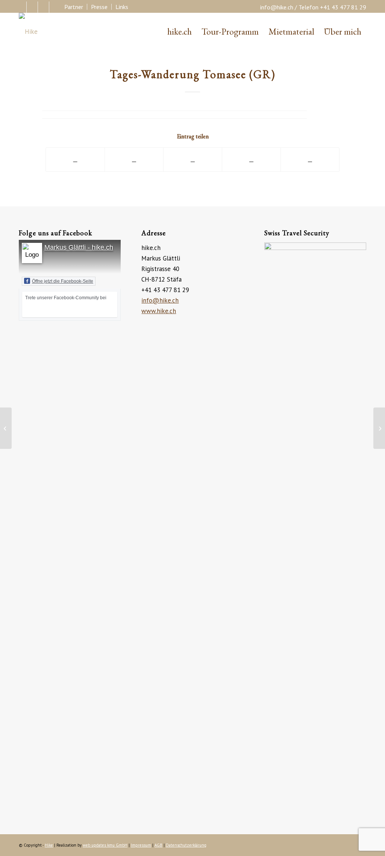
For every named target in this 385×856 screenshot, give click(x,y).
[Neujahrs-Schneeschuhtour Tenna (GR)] (6, 428)
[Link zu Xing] (55, 7)
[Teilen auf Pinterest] (251, 159)
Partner (73, 7)
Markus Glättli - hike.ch (78, 247)
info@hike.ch (276, 7)
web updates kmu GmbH (105, 845)
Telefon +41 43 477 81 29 (332, 7)
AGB (158, 845)
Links (121, 7)
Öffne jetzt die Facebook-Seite (62, 281)
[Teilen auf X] (134, 159)
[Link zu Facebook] (20, 7)
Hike (49, 845)
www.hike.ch (158, 311)
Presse (99, 7)
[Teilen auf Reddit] (310, 159)
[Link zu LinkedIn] (43, 7)
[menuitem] (74, 7)
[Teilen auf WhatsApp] (193, 159)
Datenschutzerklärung (186, 845)
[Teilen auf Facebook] (75, 159)
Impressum (141, 845)
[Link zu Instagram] (32, 7)
